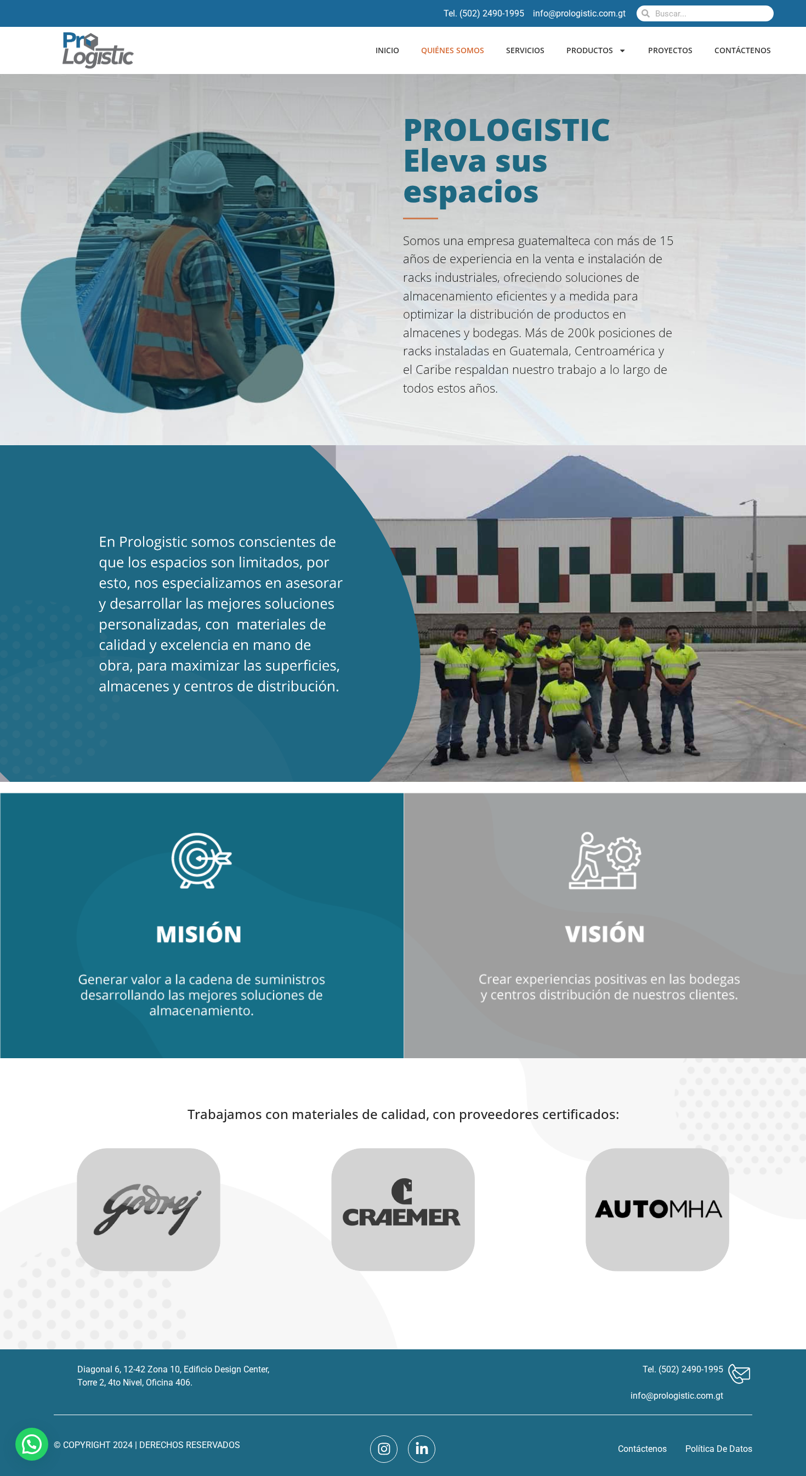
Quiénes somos (452, 50)
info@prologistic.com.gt (677, 1395)
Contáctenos (742, 50)
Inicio (387, 50)
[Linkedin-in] (421, 1449)
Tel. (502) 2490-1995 (683, 1369)
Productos (589, 50)
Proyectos (670, 50)
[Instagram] (384, 1449)
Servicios (525, 50)
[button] (31, 1444)
